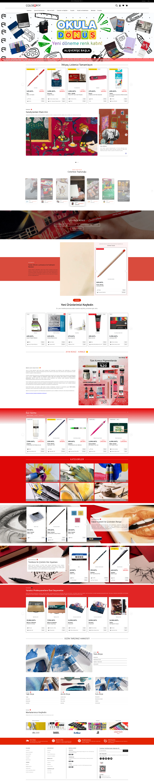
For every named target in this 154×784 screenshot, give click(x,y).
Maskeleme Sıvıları (97, 659)
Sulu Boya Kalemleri (77, 228)
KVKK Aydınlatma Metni (30, 770)
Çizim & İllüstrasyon (51, 754)
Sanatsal (49, 750)
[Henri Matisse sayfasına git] (126, 153)
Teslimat (27, 758)
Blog (148, 1)
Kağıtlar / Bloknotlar (98, 661)
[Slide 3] (78, 162)
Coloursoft (70, 624)
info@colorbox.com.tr (105, 776)
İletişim (27, 764)
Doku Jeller (63, 701)
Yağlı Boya (30, 694)
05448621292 (108, 777)
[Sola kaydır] (23, 84)
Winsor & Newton (50, 760)
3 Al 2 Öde (49, 772)
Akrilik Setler (63, 697)
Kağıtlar (96, 701)
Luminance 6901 (100, 286)
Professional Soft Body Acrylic (34, 445)
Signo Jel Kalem (30, 94)
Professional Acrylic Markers (75, 445)
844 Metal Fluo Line (93, 445)
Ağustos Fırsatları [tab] (29, 415)
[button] (116, 5)
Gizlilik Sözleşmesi (29, 772)
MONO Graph (114, 573)
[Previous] (2, 37)
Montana (49, 764)
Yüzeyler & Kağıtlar (51, 756)
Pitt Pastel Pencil (113, 445)
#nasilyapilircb (31, 262)
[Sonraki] (126, 134)
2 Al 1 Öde (49, 770)
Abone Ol (125, 750)
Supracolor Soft (51, 445)
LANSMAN (77, 300)
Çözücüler (28, 699)
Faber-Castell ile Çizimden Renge (106, 522)
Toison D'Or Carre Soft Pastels (75, 94)
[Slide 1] (75, 162)
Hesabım (27, 750)
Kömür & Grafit (72, 224)
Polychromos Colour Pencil (54, 533)
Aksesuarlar (96, 664)
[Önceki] (27, 134)
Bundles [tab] (36, 415)
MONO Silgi (72, 573)
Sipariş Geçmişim (29, 752)
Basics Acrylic (92, 338)
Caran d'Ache (50, 766)
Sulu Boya (99, 694)
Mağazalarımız (29, 766)
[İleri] (152, 191)
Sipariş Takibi (28, 754)
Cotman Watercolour (52, 338)
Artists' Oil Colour (31, 624)
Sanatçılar (144, 1)
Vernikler (27, 703)
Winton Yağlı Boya (51, 624)
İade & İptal (28, 759)
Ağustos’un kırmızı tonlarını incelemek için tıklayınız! (36, 393)
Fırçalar (48, 752)
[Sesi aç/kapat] (83, 178)
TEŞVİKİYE (71, 750)
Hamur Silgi (30, 533)
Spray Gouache (71, 338)
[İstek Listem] (123, 5)
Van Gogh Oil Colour (114, 624)
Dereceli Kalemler (60, 224)
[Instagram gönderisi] (36, 195)
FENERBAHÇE (71, 757)
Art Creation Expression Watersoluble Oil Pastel (118, 95)
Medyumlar (96, 657)
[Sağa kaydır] (131, 84)
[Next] (152, 37)
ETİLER (70, 763)
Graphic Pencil (50, 94)
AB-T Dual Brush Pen (95, 573)
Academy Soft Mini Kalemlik (95, 94)
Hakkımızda (28, 768)
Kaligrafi (96, 224)
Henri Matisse (103, 146)
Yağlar (27, 697)
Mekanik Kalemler (84, 224)
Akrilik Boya (65, 694)
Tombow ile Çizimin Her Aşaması (43, 562)
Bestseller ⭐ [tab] (41, 415)
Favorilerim (28, 756)
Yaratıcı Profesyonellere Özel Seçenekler (45, 590)
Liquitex (49, 762)
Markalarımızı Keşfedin (36, 712)
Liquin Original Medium (32, 338)
